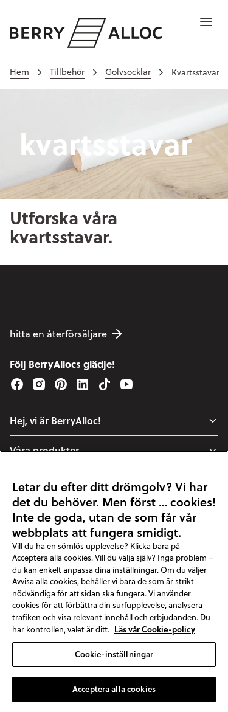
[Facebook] (17, 384)
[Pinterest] (61, 384)
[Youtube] (126, 384)
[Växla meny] (212, 420)
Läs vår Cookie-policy (154, 629)
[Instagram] (39, 384)
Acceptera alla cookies (114, 688)
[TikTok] (104, 384)
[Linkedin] (82, 384)
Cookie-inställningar (114, 654)
